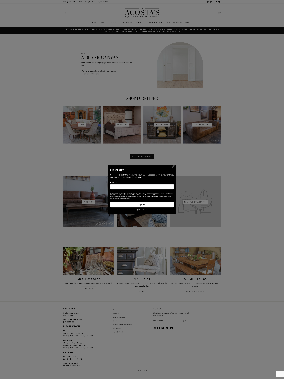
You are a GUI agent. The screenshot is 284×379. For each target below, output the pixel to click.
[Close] (174, 167)
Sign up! (142, 204)
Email (113, 182)
